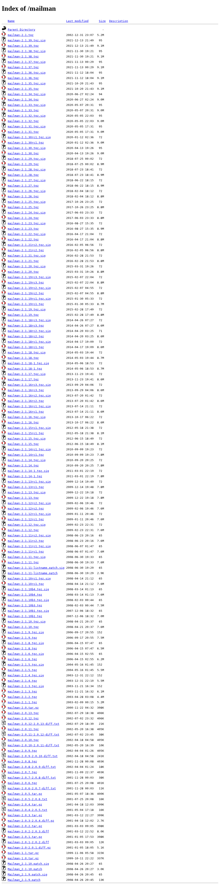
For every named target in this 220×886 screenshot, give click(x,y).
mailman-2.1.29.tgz (23, 164)
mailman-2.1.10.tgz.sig (27, 621)
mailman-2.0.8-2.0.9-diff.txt (32, 766)
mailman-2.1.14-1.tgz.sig (28, 470)
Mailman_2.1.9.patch (24, 879)
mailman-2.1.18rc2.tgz (26, 336)
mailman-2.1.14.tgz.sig (27, 460)
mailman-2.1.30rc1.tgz (26, 142)
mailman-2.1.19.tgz (23, 314)
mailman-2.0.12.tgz (23, 718)
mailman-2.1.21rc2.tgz (26, 250)
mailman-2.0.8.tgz (22, 761)
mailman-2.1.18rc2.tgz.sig (29, 331)
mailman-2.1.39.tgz (23, 45)
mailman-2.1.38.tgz (23, 56)
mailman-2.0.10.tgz (23, 740)
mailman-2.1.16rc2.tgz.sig (29, 395)
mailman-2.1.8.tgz (22, 648)
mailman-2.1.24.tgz (23, 218)
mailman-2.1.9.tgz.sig (26, 632)
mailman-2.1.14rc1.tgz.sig (29, 449)
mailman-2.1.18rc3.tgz (26, 325)
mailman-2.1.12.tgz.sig (27, 524)
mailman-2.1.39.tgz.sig (27, 40)
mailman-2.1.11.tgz (23, 562)
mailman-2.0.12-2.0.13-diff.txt (33, 723)
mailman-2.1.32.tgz (23, 121)
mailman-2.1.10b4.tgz (25, 594)
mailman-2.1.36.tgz (23, 78)
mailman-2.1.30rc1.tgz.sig (29, 137)
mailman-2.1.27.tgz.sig (27, 180)
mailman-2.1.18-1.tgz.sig (28, 363)
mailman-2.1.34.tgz (23, 99)
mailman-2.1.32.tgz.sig (27, 115)
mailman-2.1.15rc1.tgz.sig (29, 427)
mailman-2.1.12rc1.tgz (26, 519)
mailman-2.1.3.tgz (22, 691)
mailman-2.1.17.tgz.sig (27, 374)
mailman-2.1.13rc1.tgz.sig (29, 481)
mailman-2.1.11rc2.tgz (26, 540)
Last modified (77, 21)
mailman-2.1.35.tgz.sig (27, 83)
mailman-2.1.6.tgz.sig (26, 653)
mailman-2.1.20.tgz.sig (27, 266)
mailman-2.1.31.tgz (23, 131)
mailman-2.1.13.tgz (23, 497)
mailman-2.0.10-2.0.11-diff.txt (33, 745)
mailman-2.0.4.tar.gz (25, 804)
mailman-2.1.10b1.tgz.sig (28, 610)
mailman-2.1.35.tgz (23, 88)
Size (102, 21)
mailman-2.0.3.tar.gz (25, 815)
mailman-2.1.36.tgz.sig (27, 72)
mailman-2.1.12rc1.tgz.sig (29, 514)
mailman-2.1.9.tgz (22, 637)
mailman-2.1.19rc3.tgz (26, 282)
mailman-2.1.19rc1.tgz (26, 304)
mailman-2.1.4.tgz (22, 680)
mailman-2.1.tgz (21, 35)
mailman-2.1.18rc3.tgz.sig (29, 320)
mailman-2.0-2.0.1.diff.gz (29, 847)
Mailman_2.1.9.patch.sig (27, 874)
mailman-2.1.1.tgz (22, 702)
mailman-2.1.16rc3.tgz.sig (29, 384)
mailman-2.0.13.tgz (23, 713)
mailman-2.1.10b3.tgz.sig (28, 600)
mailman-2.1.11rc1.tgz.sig (29, 546)
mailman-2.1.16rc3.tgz (26, 390)
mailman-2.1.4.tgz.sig (26, 675)
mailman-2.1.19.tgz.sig (27, 309)
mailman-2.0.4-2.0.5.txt (27, 810)
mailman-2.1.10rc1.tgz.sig (29, 578)
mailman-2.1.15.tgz (23, 444)
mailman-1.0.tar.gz (23, 858)
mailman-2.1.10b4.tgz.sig (28, 589)
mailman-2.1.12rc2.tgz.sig (29, 503)
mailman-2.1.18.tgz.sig (27, 352)
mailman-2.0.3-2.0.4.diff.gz (31, 820)
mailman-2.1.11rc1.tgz (26, 551)
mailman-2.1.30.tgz (23, 153)
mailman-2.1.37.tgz (23, 67)
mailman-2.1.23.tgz (23, 228)
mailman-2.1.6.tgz (22, 659)
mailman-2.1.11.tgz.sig (27, 557)
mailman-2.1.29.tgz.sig (27, 158)
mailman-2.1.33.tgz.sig (27, 105)
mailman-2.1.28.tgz (23, 175)
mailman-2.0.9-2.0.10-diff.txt (33, 756)
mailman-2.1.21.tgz (23, 261)
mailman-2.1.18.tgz (23, 357)
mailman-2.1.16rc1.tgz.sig (29, 406)
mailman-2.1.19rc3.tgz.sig (29, 277)
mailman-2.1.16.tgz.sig (27, 417)
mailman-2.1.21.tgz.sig (27, 255)
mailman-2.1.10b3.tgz (25, 605)
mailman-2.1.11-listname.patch (33, 573)
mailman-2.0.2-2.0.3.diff (28, 831)
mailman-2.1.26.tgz (23, 196)
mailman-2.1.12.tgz (23, 530)
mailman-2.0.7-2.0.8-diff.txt (32, 777)
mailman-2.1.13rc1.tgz (26, 487)
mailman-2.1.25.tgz (23, 207)
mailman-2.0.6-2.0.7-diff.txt (32, 788)
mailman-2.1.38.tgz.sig (27, 51)
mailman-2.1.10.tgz (23, 627)
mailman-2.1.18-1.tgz (25, 368)
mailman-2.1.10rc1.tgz (26, 584)
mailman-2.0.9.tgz (22, 750)
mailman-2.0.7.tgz (22, 772)
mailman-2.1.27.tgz (23, 185)
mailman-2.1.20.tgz (23, 271)
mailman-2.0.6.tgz (22, 783)
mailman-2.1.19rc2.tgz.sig (29, 288)
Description (118, 21)
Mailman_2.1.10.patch (25, 869)
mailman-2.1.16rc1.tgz (26, 411)
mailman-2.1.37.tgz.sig (27, 62)
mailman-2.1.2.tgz (22, 697)
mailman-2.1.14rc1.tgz (26, 454)
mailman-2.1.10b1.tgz (25, 616)
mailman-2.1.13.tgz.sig (27, 492)
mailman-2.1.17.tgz (23, 379)
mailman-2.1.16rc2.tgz (26, 401)
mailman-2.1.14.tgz (23, 465)
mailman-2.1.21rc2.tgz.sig (29, 244)
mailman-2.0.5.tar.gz (25, 793)
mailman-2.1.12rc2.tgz (26, 508)
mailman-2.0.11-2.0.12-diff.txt (33, 734)
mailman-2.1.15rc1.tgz (26, 433)
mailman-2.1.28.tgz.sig (27, 169)
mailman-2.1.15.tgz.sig (27, 438)
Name (11, 21)
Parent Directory (21, 29)
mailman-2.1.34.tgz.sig (27, 94)
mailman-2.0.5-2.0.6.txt (27, 799)
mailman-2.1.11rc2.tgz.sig (29, 535)
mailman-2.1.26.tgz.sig (27, 191)
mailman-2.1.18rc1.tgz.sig (29, 341)
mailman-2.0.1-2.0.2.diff (28, 842)
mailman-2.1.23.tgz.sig (27, 223)
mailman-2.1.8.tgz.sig (26, 643)
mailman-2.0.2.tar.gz (25, 826)
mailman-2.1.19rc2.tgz (26, 293)
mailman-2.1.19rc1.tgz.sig (29, 298)
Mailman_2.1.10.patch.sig (28, 863)
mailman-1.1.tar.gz (23, 853)
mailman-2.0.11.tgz (23, 729)
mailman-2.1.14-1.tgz (25, 476)
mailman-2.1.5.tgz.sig (26, 664)
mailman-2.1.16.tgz (23, 422)
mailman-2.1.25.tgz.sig (27, 201)
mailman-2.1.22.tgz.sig (27, 234)
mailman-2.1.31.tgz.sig (27, 126)
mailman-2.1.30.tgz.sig (27, 148)
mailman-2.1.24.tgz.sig (27, 212)
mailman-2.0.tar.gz (23, 707)
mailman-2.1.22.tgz (23, 239)
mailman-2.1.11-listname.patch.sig (36, 567)
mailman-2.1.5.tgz (22, 670)
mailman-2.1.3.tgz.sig (26, 686)
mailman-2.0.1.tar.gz (25, 836)
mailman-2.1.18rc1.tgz (26, 347)
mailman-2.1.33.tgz (23, 110)
